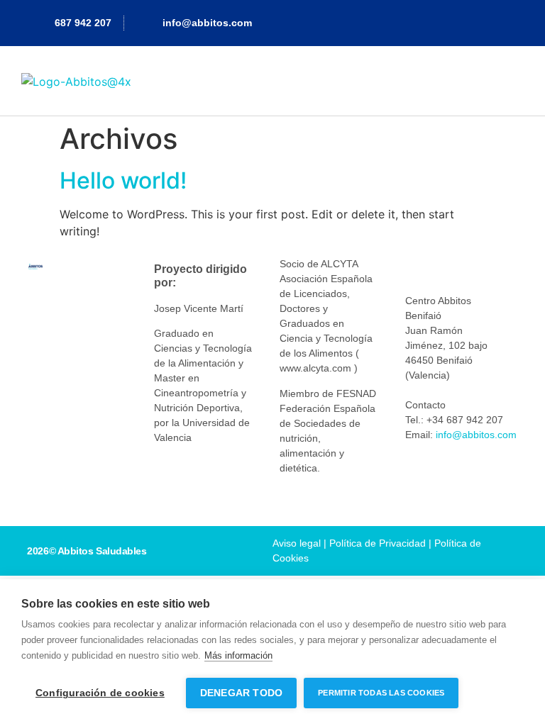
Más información (238, 655)
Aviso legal (296, 543)
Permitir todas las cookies (381, 692)
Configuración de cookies (100, 693)
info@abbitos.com (476, 434)
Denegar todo (241, 693)
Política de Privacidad (377, 543)
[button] (513, 79)
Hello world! (123, 180)
